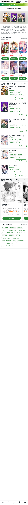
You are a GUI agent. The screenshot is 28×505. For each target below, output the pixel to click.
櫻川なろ (11, 106)
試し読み (21, 98)
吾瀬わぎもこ (11, 167)
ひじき (10, 152)
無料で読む (5, 58)
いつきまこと (11, 90)
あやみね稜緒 (11, 137)
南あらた (11, 122)
